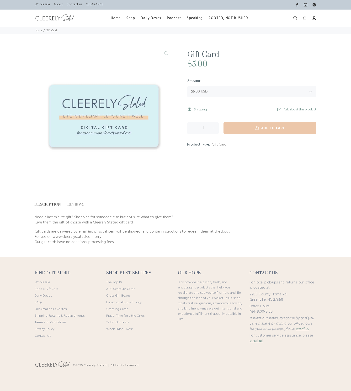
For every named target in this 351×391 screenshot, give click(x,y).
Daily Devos (43, 296)
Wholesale (42, 4)
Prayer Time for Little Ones (125, 316)
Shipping (200, 109)
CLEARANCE (94, 4)
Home (38, 30)
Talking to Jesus (117, 322)
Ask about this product (300, 109)
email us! (256, 341)
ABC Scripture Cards (120, 289)
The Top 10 (114, 282)
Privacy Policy (44, 329)
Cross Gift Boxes (118, 296)
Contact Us (43, 336)
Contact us (74, 4)
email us (302, 329)
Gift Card (219, 144)
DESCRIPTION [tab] (47, 204)
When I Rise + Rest (119, 329)
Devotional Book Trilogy (124, 302)
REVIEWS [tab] (76, 204)
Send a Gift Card (46, 289)
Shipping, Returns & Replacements (60, 316)
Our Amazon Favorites (51, 309)
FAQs (38, 302)
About (58, 4)
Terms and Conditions (50, 322)
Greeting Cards (117, 309)
